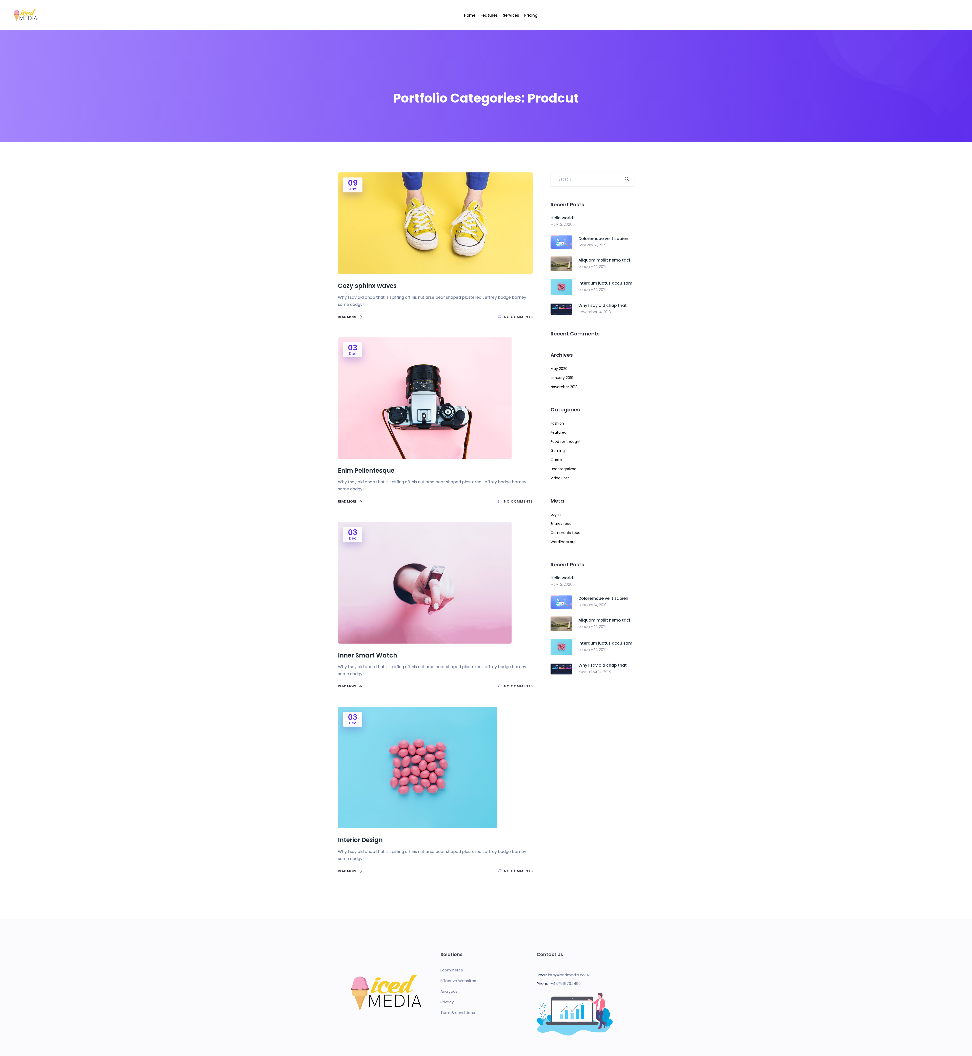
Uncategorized (563, 468)
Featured (558, 432)
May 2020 (559, 368)
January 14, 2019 (592, 245)
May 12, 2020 (561, 224)
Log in (556, 514)
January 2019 (562, 377)
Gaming (558, 450)
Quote (556, 459)
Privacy (447, 1002)
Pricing (531, 15)
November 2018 (564, 386)
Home (469, 15)
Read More (347, 316)
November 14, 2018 (594, 311)
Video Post (560, 478)
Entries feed (561, 523)
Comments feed (565, 532)
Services (511, 15)
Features (489, 15)
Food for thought (566, 441)
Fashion (557, 423)
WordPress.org (563, 541)
